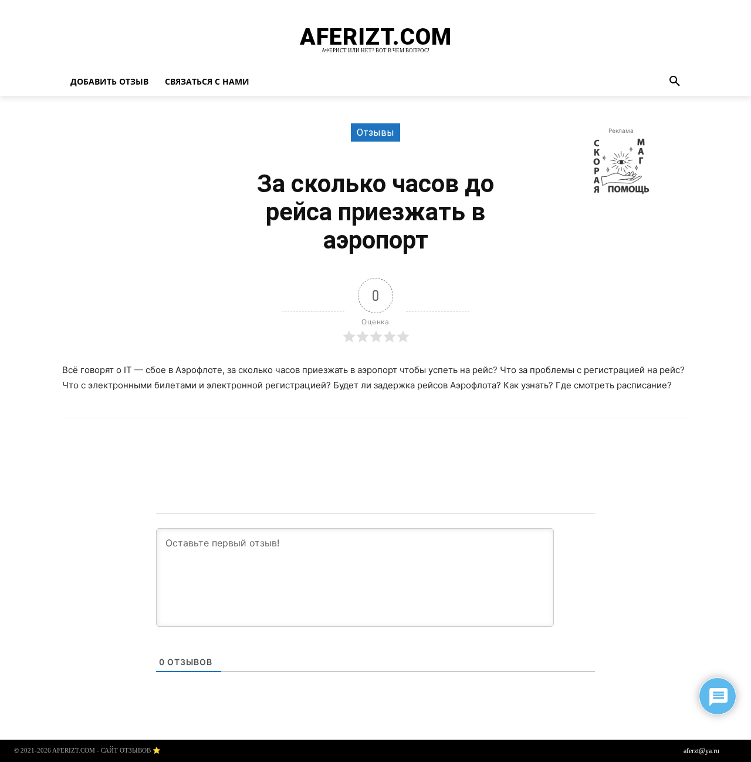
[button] (675, 82)
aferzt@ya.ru (701, 751)
